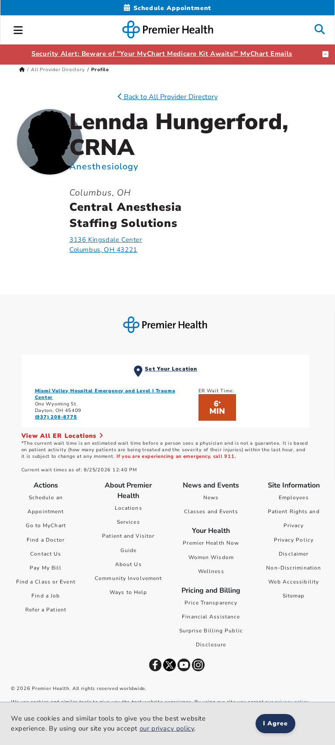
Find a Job (45, 595)
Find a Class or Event (45, 581)
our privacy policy (167, 728)
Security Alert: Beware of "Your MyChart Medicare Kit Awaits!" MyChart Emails (161, 53)
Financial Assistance (211, 616)
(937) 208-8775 (56, 417)
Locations (128, 508)
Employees (294, 497)
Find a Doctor (46, 539)
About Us (128, 564)
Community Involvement (128, 578)
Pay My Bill (46, 567)
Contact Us (45, 553)
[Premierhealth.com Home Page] (22, 69)
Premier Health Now (211, 542)
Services (128, 521)
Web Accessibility (293, 581)
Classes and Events (211, 511)
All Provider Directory (58, 69)
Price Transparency (211, 602)
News (211, 497)
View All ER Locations (60, 436)
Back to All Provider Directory (170, 97)
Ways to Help (128, 592)
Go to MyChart (46, 525)
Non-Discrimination (293, 567)
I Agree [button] (275, 723)
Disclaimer (293, 553)
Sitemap (294, 595)
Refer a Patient (46, 609)
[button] (18, 29)
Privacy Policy (294, 539)
